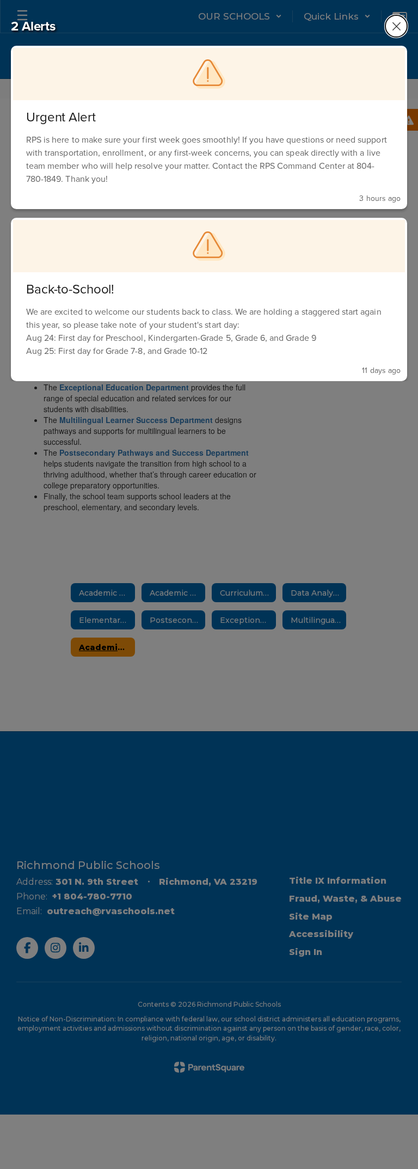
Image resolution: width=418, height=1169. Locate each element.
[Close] (396, 26)
